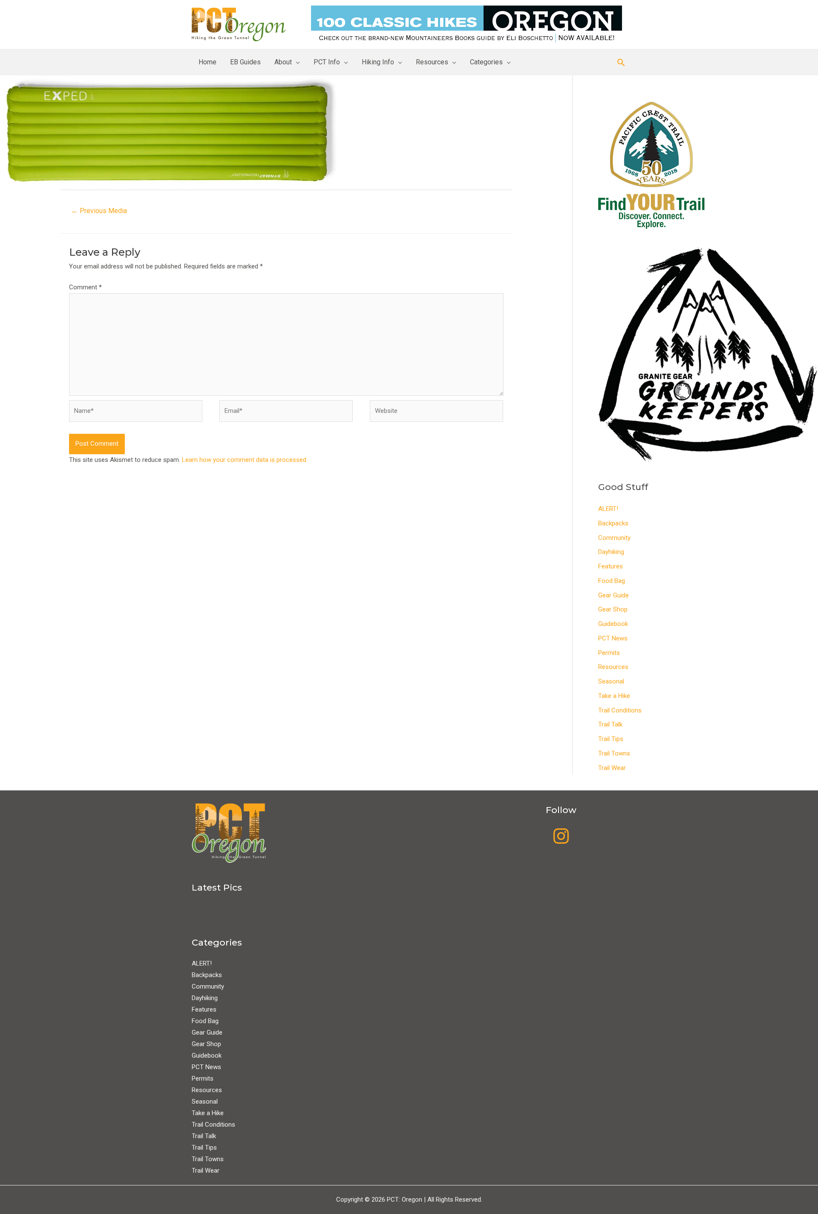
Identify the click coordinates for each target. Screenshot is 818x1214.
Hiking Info (378, 62)
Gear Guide (613, 595)
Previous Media (99, 211)
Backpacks (613, 523)
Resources (432, 62)
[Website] (436, 413)
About (283, 62)
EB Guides (245, 62)
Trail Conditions (620, 710)
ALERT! (608, 509)
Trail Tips (610, 739)
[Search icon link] (621, 62)
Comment (85, 287)
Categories (486, 62)
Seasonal (611, 681)
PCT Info (327, 62)
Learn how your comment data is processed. (245, 460)
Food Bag (611, 581)
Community (614, 538)
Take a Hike (614, 696)
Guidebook (613, 624)
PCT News (613, 638)
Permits (609, 653)
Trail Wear (612, 768)
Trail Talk (610, 724)
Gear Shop (613, 609)
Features (610, 566)
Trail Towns (614, 753)
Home (207, 62)
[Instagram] (561, 836)
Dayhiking (611, 552)
